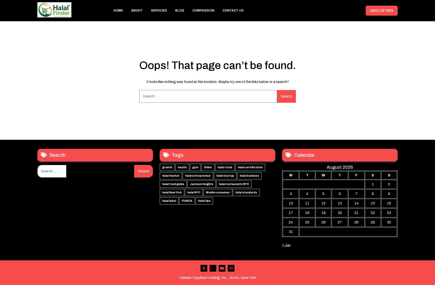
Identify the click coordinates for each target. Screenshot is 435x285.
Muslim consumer (218, 192)
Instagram (231, 268)
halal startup (225, 175)
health (182, 167)
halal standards (246, 192)
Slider (208, 167)
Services (159, 10)
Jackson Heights (201, 184)
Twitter (213, 268)
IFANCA (187, 200)
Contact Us (233, 10)
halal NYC (193, 192)
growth (167, 167)
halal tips (204, 200)
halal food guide (173, 184)
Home (118, 10)
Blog (179, 10)
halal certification (250, 167)
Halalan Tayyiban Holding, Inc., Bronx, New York (217, 278)
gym (195, 167)
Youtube (222, 268)
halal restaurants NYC (234, 184)
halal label (169, 200)
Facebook (204, 268)
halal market (170, 175)
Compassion (203, 10)
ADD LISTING (381, 10)
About (137, 10)
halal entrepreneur (198, 175)
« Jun (286, 245)
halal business (249, 175)
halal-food (225, 167)
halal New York (172, 192)
